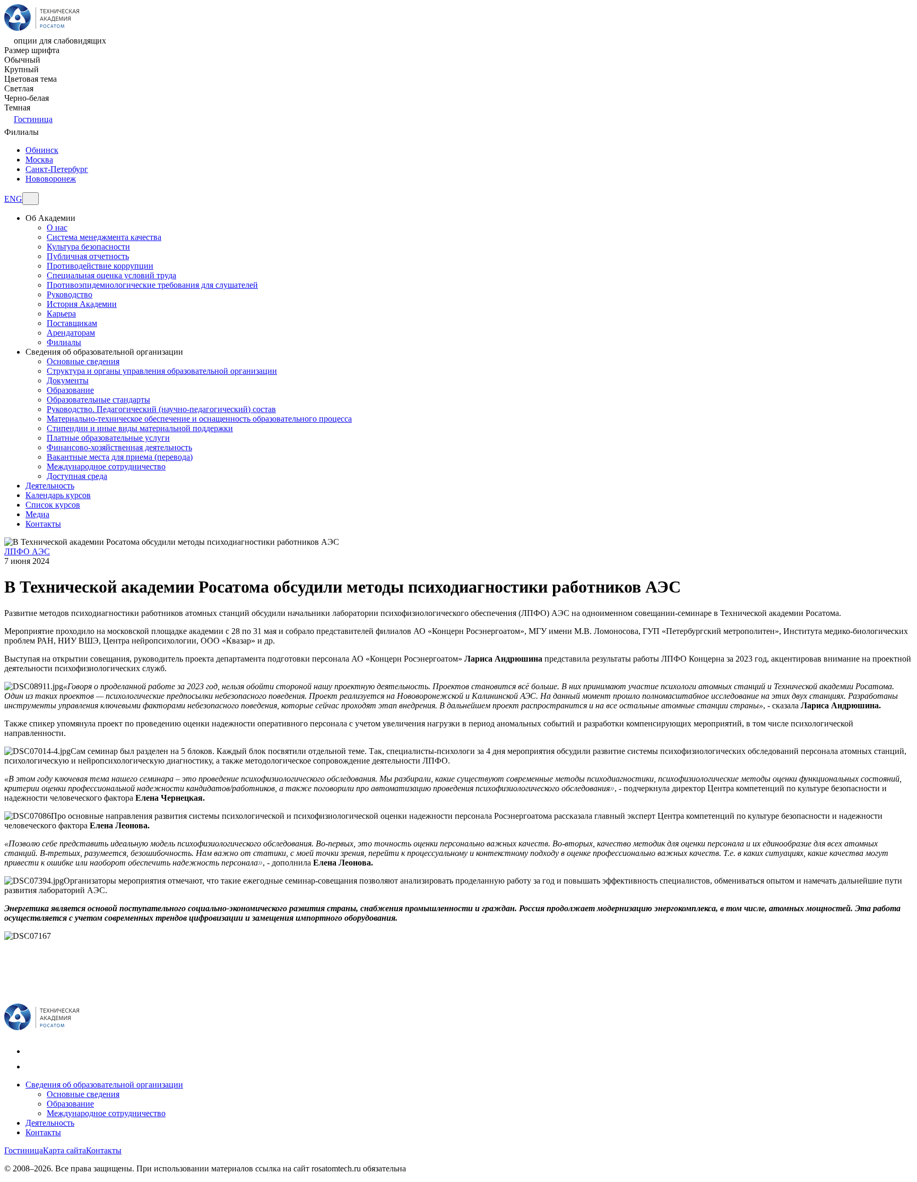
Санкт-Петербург (56, 169)
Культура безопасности (88, 246)
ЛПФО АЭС (27, 551)
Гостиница (33, 119)
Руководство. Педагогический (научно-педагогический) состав (161, 409)
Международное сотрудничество (106, 466)
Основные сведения (83, 361)
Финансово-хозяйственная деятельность (119, 447)
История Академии (82, 304)
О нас (57, 227)
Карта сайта (64, 1150)
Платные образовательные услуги (108, 437)
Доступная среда (77, 476)
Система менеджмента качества (104, 237)
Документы (68, 380)
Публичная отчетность (88, 256)
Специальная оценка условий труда (111, 275)
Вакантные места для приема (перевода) (120, 456)
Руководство (69, 294)
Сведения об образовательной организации (104, 1084)
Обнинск (41, 150)
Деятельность (49, 1122)
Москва (39, 159)
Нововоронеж (50, 178)
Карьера (61, 313)
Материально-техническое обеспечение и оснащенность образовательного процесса (199, 418)
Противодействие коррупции (100, 265)
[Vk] (32, 1051)
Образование (70, 390)
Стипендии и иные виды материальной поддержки (140, 428)
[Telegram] (32, 1066)
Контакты (43, 1132)
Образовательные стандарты (98, 399)
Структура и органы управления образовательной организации (162, 370)
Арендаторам (71, 332)
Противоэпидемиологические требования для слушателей (152, 284)
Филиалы (64, 342)
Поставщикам (72, 323)
